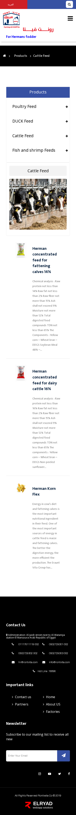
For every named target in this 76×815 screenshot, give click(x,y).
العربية (11, 4)
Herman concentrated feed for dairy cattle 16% (44, 380)
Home (50, 697)
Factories (53, 711)
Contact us (23, 697)
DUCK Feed (22, 121)
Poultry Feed (24, 106)
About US (53, 704)
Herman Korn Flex (44, 492)
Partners (21, 704)
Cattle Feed (22, 135)
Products (20, 56)
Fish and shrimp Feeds (33, 150)
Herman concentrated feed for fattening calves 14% (44, 260)
